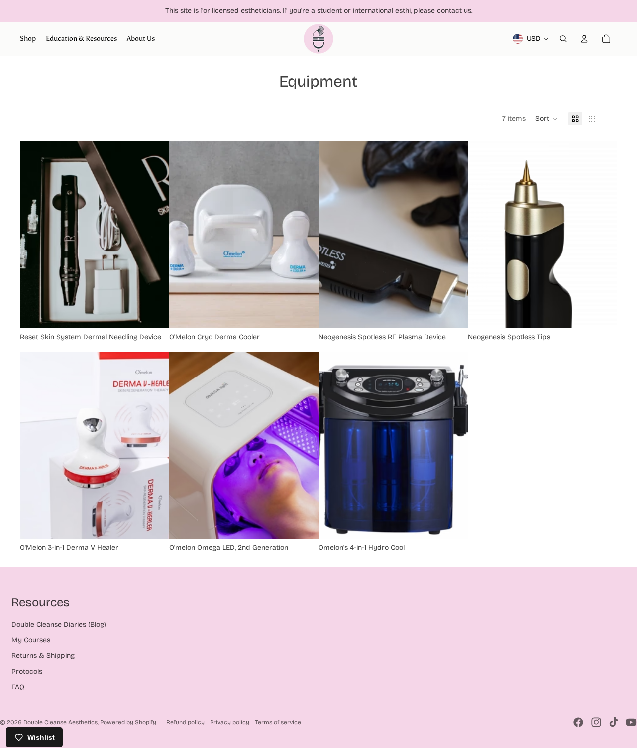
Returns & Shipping (43, 655)
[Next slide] (154, 235)
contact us (454, 10)
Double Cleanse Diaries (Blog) (58, 624)
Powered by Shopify (128, 722)
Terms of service (278, 722)
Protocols (26, 671)
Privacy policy (229, 722)
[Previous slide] (35, 235)
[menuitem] (28, 39)
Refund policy (185, 722)
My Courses (30, 640)
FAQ (17, 687)
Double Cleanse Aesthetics (60, 722)
